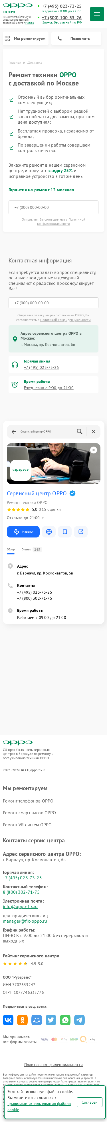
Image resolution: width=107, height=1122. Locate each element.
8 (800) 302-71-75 (21, 892)
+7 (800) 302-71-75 (34, 598)
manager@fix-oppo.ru (25, 921)
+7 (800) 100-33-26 (62, 17)
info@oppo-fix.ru (20, 906)
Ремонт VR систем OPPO (27, 824)
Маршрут (27, 531)
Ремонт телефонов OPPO (28, 801)
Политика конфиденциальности (53, 1064)
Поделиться (8, 1020)
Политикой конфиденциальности (61, 221)
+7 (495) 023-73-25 (62, 6)
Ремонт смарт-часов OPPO (29, 812)
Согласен (90, 1102)
